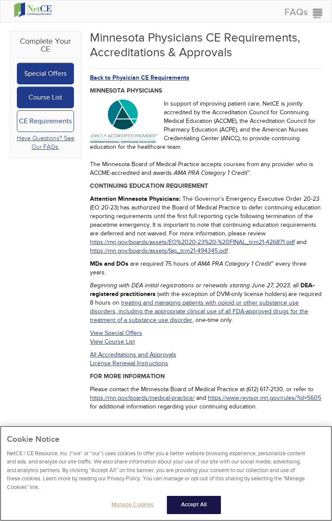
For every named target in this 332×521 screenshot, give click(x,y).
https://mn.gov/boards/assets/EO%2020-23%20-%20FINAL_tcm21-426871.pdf (192, 242)
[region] (166, 473)
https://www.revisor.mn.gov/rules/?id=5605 (264, 398)
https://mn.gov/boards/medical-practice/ (142, 398)
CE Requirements (45, 121)
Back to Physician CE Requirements (139, 77)
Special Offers (45, 73)
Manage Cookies (133, 504)
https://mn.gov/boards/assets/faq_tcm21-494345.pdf (159, 250)
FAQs (296, 12)
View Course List (112, 341)
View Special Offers (116, 333)
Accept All (194, 504)
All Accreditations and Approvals (133, 354)
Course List (45, 97)
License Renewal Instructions (129, 363)
